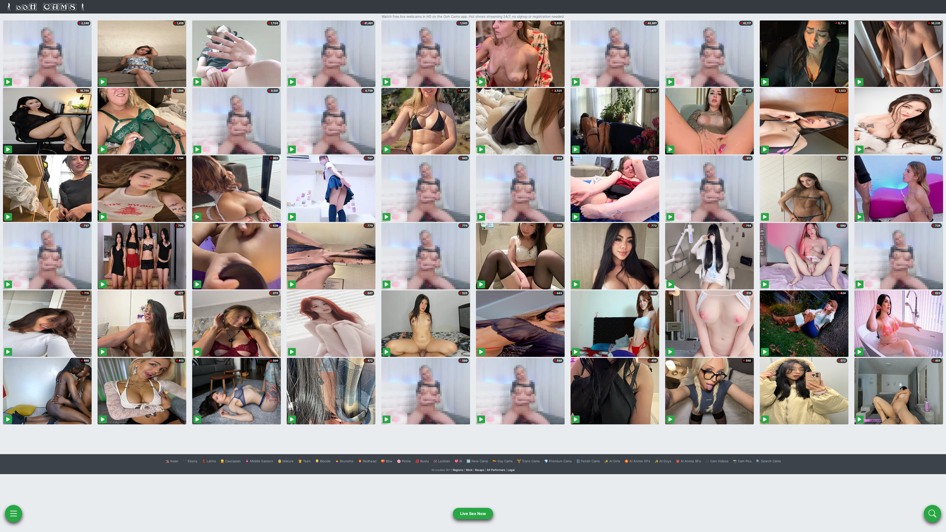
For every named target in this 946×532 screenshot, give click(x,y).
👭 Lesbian (441, 461)
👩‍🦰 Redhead (367, 461)
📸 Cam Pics (742, 461)
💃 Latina (209, 461)
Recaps (479, 470)
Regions (458, 470)
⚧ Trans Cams (528, 461)
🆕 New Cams (477, 461)
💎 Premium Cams (558, 461)
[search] (932, 513)
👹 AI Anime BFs (688, 461)
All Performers (496, 470)
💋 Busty (422, 461)
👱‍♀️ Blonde (323, 461)
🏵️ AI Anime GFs (637, 461)
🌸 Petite (404, 461)
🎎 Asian (171, 461)
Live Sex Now (473, 513)
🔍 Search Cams (768, 461)
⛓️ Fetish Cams (588, 461)
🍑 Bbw (386, 461)
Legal (511, 470)
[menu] (13, 513)
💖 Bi (458, 461)
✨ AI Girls (612, 461)
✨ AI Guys (663, 461)
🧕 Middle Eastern (259, 461)
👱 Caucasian (230, 461)
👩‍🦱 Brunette (344, 461)
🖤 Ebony (190, 461)
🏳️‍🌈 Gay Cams (502, 461)
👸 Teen (304, 461)
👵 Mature (286, 461)
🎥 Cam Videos (716, 461)
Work (469, 470)
